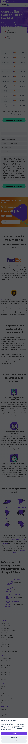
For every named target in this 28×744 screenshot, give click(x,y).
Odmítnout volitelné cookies (14, 741)
